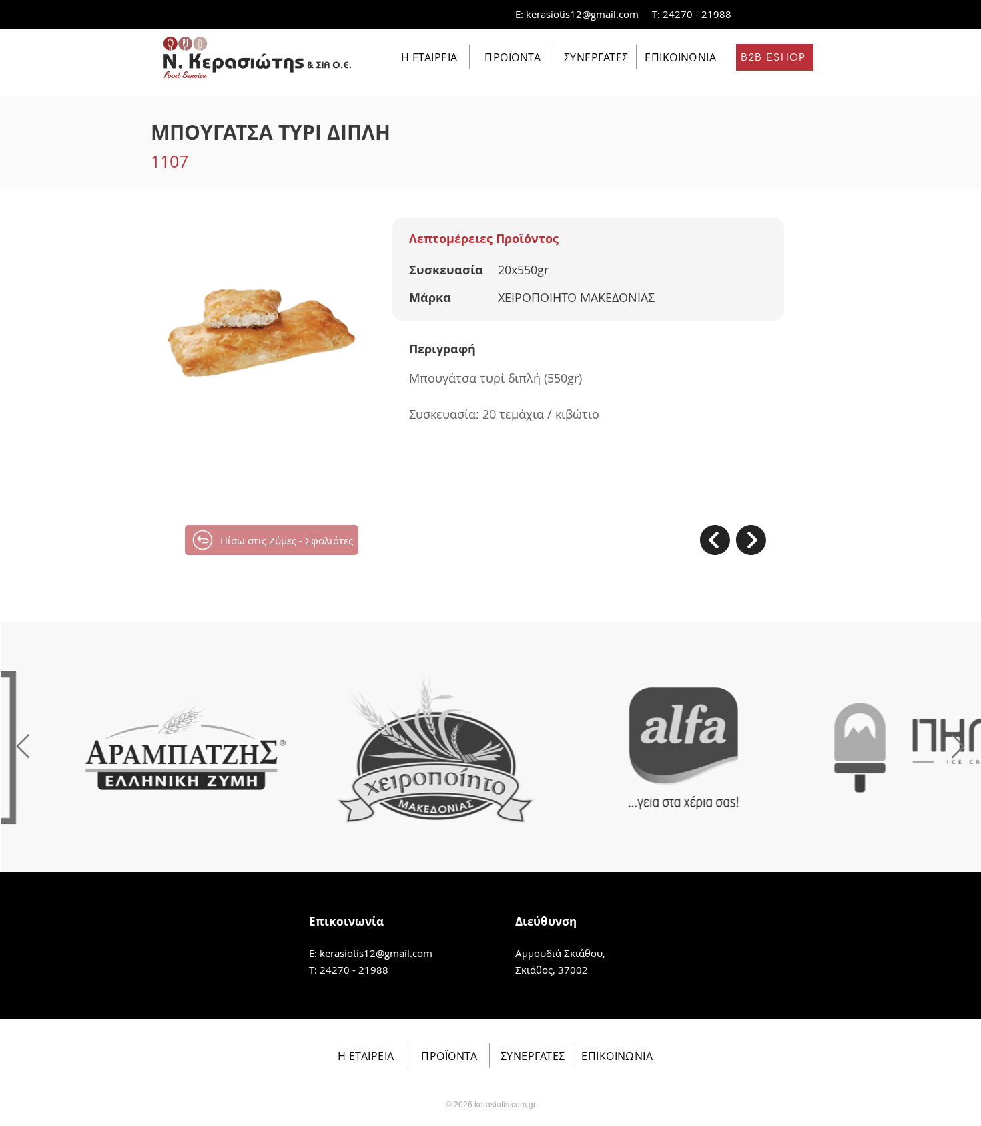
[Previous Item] (23, 747)
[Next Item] (958, 747)
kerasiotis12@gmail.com (582, 14)
